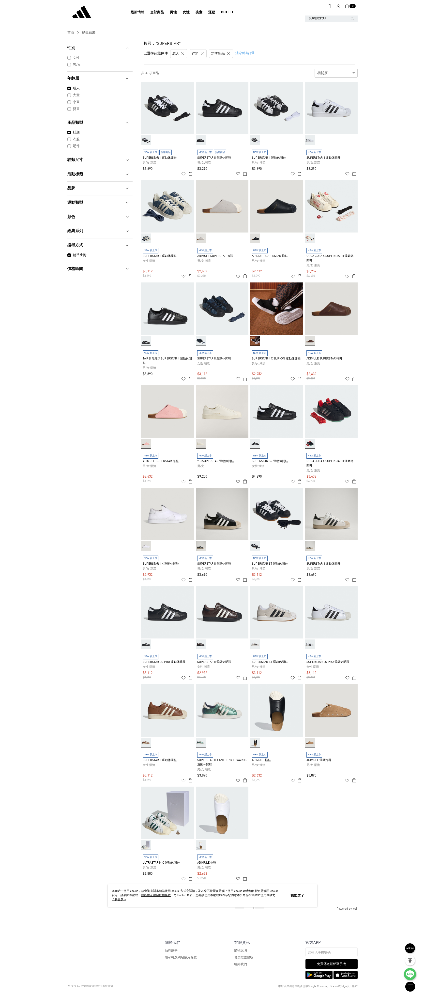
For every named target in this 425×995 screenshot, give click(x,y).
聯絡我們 (240, 964)
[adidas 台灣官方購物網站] (94, 12)
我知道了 (297, 895)
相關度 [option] (322, 73)
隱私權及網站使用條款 (181, 957)
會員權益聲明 (243, 957)
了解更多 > (119, 899)
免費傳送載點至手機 (331, 964)
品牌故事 (171, 950)
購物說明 (240, 950)
